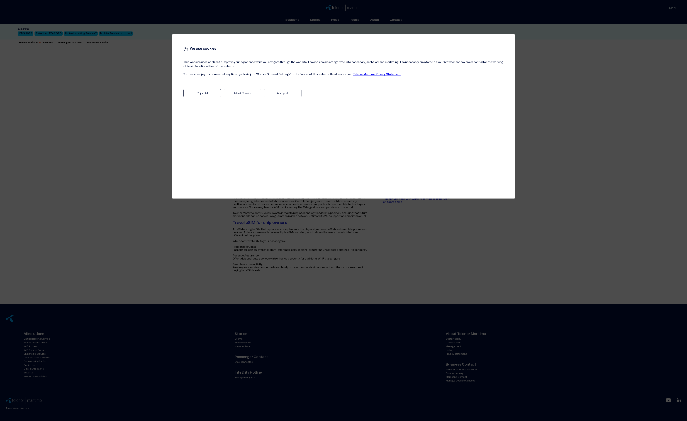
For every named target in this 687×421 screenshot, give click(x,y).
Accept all (282, 93)
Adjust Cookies (242, 93)
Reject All (202, 93)
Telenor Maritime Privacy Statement (377, 74)
